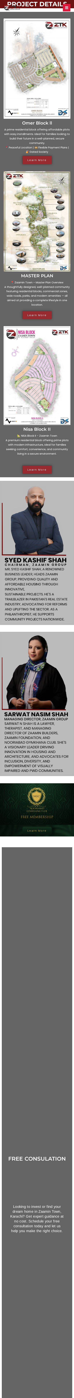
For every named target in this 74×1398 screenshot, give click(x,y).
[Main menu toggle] (66, 8)
